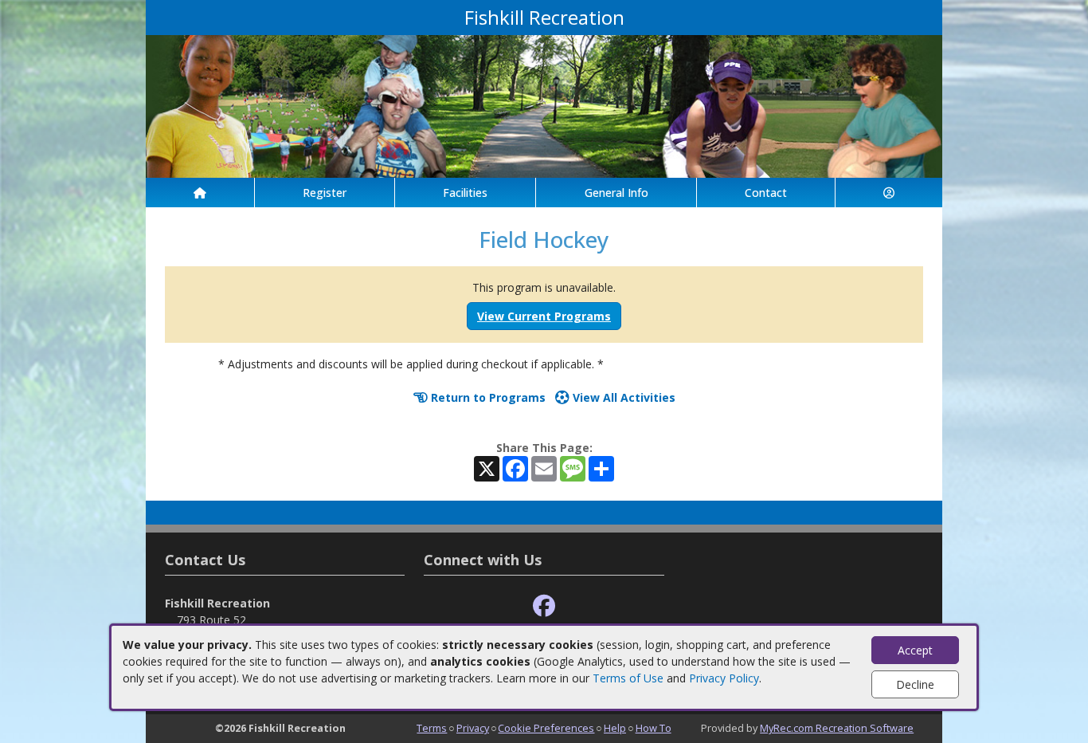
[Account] (889, 192)
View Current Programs (544, 316)
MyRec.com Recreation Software (837, 728)
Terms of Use (628, 678)
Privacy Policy (724, 678)
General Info (616, 192)
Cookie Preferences (546, 728)
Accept (915, 650)
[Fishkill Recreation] (544, 104)
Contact (766, 192)
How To (653, 728)
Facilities (465, 192)
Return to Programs (487, 397)
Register (324, 192)
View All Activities (622, 397)
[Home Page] (200, 192)
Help (615, 728)
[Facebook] (544, 606)
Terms (432, 728)
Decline (915, 684)
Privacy (472, 728)
